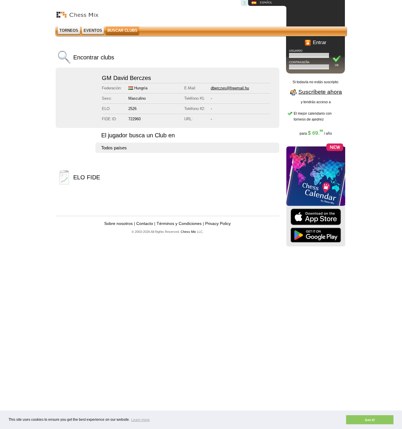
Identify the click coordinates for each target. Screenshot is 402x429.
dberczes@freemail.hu (230, 88)
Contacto (144, 223)
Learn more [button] (140, 420)
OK (337, 65)
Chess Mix (188, 231)
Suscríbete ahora (320, 92)
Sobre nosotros (118, 223)
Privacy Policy (218, 223)
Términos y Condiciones (179, 223)
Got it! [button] (370, 420)
